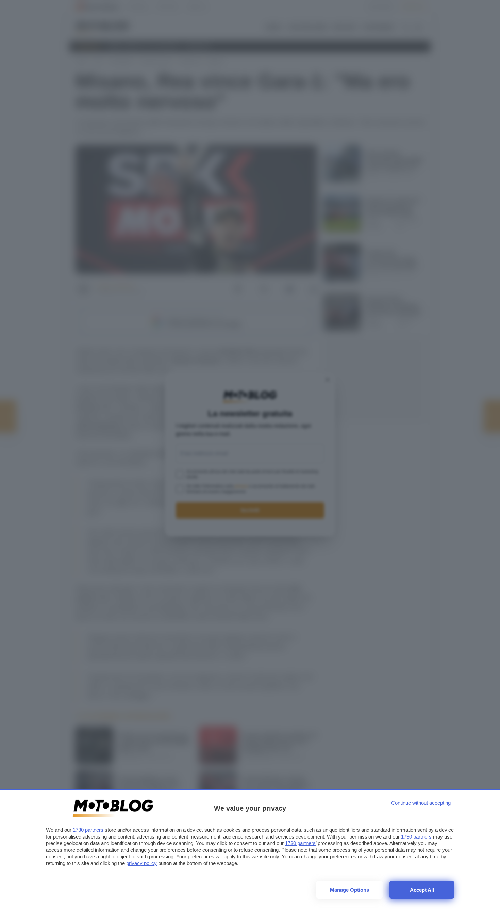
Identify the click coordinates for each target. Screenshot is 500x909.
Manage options (349, 890)
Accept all (422, 890)
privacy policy (141, 863)
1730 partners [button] (88, 830)
